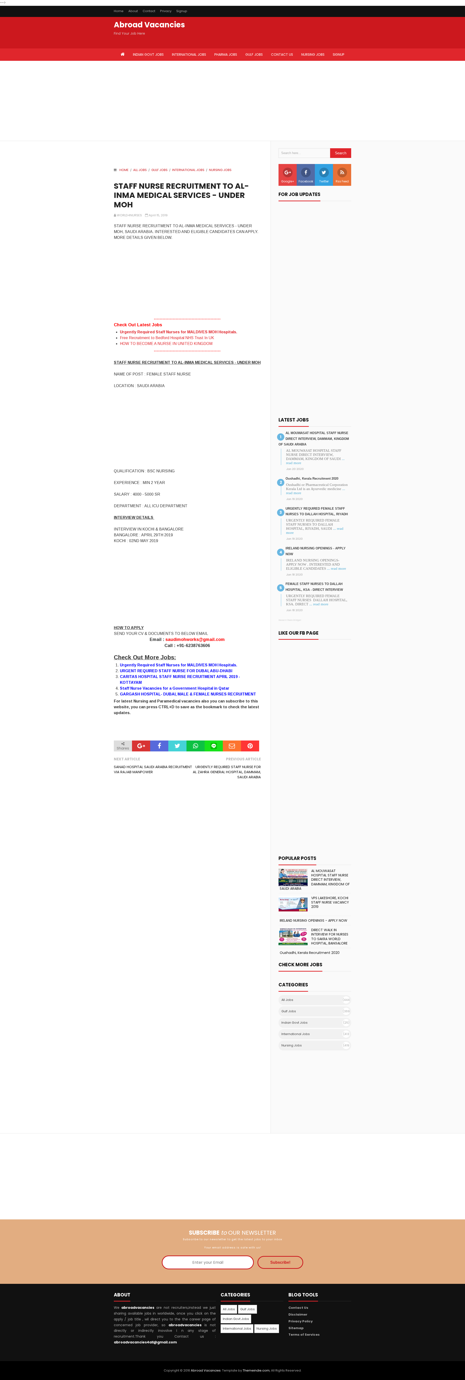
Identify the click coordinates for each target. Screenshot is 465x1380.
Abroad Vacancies (149, 25)
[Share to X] (177, 746)
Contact (149, 11)
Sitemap (296, 1328)
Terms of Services (304, 1334)
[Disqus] (187, 849)
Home (119, 11)
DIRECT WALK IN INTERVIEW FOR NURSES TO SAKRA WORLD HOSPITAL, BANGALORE (329, 937)
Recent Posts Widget (290, 620)
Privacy (165, 11)
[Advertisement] (173, 101)
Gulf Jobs (159, 170)
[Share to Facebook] (159, 746)
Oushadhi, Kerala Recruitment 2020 (312, 478)
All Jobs (140, 170)
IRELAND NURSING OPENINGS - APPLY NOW (313, 920)
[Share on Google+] (141, 746)
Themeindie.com (256, 1370)
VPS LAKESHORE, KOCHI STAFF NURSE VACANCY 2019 (330, 902)
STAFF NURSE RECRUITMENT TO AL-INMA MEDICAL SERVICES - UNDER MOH (181, 195)
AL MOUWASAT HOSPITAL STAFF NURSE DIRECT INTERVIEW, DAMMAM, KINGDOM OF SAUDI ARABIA (314, 438)
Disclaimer (297, 1314)
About (133, 11)
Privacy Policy (300, 1321)
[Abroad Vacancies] (122, 54)
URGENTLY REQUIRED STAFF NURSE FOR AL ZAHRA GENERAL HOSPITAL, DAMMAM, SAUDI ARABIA (227, 772)
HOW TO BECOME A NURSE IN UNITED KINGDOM (166, 344)
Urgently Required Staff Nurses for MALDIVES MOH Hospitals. (178, 332)
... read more (336, 568)
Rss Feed (342, 181)
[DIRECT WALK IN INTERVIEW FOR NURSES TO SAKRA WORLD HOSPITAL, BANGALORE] (293, 936)
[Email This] (232, 746)
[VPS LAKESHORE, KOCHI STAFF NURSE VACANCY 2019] (293, 904)
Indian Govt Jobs (294, 1023)
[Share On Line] (214, 746)
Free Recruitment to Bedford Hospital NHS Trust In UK (167, 338)
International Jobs (188, 170)
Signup (181, 11)
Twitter (324, 181)
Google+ (287, 181)
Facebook (306, 181)
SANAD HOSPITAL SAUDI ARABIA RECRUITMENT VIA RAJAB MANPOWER (153, 769)
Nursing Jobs (220, 170)
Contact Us (298, 1307)
